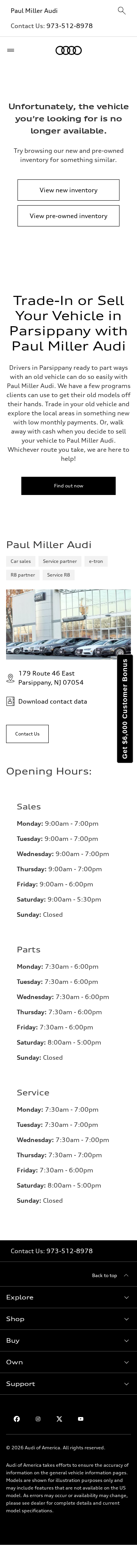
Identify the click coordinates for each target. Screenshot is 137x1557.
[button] (68, 1297)
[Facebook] (16, 1419)
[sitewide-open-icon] (121, 11)
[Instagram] (38, 1419)
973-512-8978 (69, 26)
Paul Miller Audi (35, 10)
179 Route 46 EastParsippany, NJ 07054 (51, 677)
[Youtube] (80, 1419)
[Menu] (12, 50)
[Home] (69, 50)
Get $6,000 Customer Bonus (125, 708)
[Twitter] (59, 1419)
